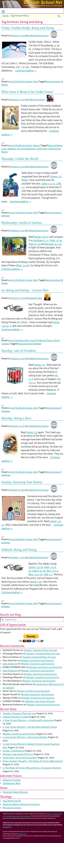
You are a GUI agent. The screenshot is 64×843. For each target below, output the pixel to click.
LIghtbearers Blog (11, 783)
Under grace (41, 149)
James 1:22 (32, 432)
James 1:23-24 (36, 567)
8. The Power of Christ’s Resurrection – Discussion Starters (32, 768)
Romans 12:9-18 (53, 244)
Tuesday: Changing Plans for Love (40, 650)
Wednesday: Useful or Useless (21, 222)
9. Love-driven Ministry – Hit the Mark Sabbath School (30, 727)
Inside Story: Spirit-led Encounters (20, 757)
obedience (11, 149)
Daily (35, 81)
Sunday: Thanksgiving (14, 750)
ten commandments (26, 149)
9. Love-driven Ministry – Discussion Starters (25, 737)
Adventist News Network (15, 792)
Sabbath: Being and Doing (19, 549)
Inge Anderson (10, 663)
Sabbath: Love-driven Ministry (40, 701)
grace (3, 149)
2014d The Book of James (21, 81)
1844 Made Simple (12, 801)
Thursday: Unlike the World (19, 158)
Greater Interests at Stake (16, 717)
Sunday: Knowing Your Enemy (21, 482)
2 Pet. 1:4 (48, 574)
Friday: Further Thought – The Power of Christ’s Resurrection (33, 761)
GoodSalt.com (22, 834)
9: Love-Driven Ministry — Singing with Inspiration (28, 720)
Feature (36, 145)
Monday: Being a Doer (16, 418)
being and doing (53, 81)
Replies (5, 216)
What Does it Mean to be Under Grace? (27, 91)
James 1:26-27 (41, 236)
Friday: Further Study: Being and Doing (27, 27)
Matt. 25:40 (23, 265)
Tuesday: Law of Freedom (18, 350)
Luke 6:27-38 (38, 570)
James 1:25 (39, 364)
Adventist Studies (12, 780)
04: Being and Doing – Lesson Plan (25, 290)
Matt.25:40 (34, 244)
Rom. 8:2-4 (52, 570)
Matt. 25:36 (56, 240)
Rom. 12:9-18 (35, 574)
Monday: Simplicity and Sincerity (37, 660)
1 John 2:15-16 (48, 183)
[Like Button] (2, 79)
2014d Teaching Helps (19, 340)
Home (5, 15)
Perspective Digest (12, 807)
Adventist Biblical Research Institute (21, 804)
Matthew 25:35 (41, 240)
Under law (52, 149)
